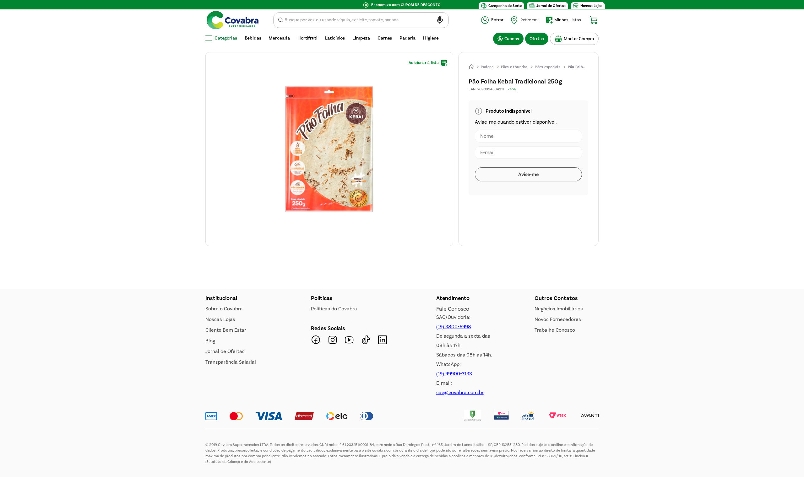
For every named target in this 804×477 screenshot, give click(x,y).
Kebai (512, 89)
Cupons (511, 38)
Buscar (280, 20)
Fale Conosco (452, 429)
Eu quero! (242, 361)
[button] (440, 21)
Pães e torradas (514, 67)
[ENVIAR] (528, 174)
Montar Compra (579, 38)
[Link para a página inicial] (472, 67)
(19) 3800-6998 (453, 447)
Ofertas (537, 38)
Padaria (487, 67)
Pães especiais (547, 67)
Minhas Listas (567, 20)
